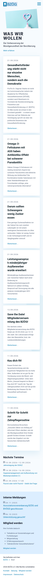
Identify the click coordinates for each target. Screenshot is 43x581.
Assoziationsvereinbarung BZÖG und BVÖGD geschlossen (20, 507)
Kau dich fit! (14, 361)
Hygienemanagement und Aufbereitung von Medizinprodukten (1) (20, 474)
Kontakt (6, 570)
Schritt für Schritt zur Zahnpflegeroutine (18, 416)
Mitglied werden (9, 548)
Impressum (7, 574)
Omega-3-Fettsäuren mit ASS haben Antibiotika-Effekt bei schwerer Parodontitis (18, 153)
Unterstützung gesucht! (14, 517)
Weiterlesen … (12, 128)
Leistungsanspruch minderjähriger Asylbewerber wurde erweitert (18, 264)
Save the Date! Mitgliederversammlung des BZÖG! (18, 318)
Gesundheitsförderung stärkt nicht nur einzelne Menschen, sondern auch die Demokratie (18, 74)
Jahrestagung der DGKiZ (13, 465)
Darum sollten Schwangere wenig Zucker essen (15, 212)
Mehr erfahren (8, 50)
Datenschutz (19, 574)
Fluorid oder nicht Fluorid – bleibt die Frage (20, 483)
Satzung (14, 570)
